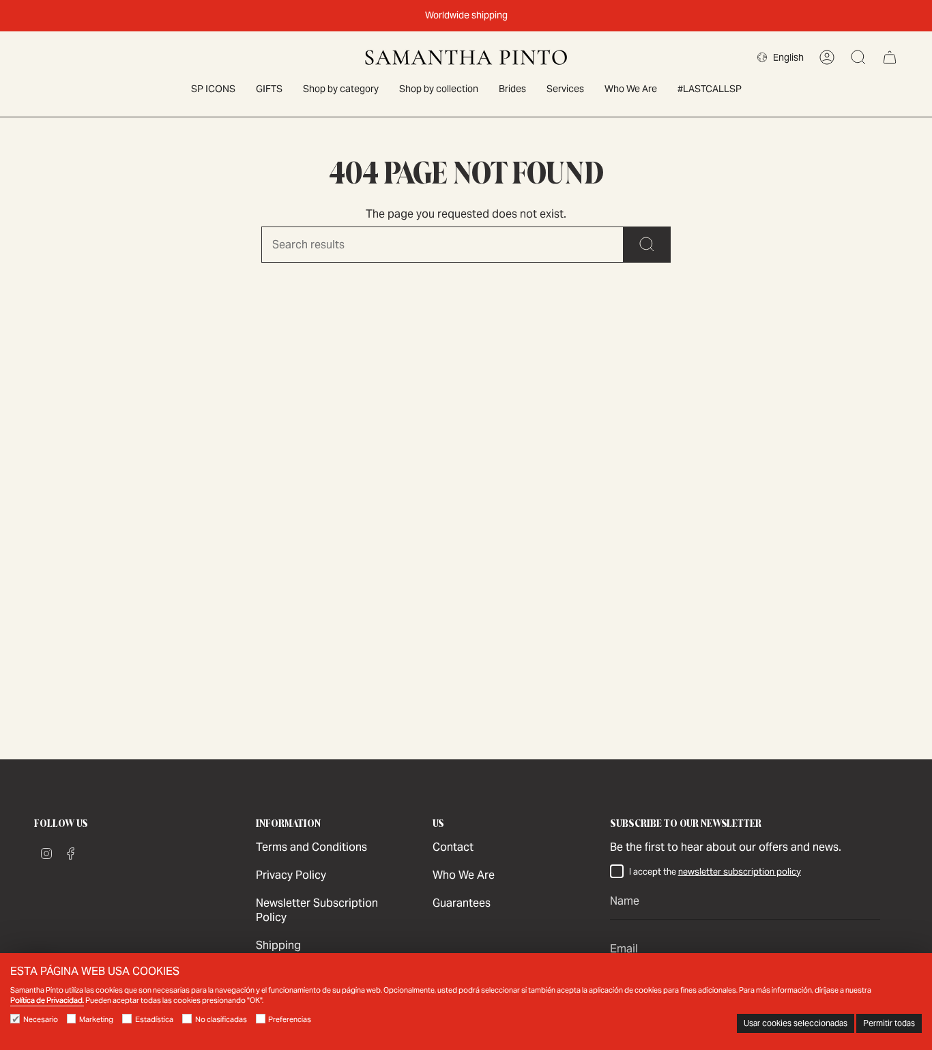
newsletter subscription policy (739, 871)
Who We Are (464, 875)
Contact (453, 847)
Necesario (40, 1019)
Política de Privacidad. (47, 1000)
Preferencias (289, 1019)
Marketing (96, 1019)
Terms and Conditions (311, 847)
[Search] (647, 245)
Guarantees (462, 903)
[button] (341, 89)
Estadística (154, 1019)
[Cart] (889, 57)
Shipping (278, 945)
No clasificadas (221, 1019)
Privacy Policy (291, 875)
